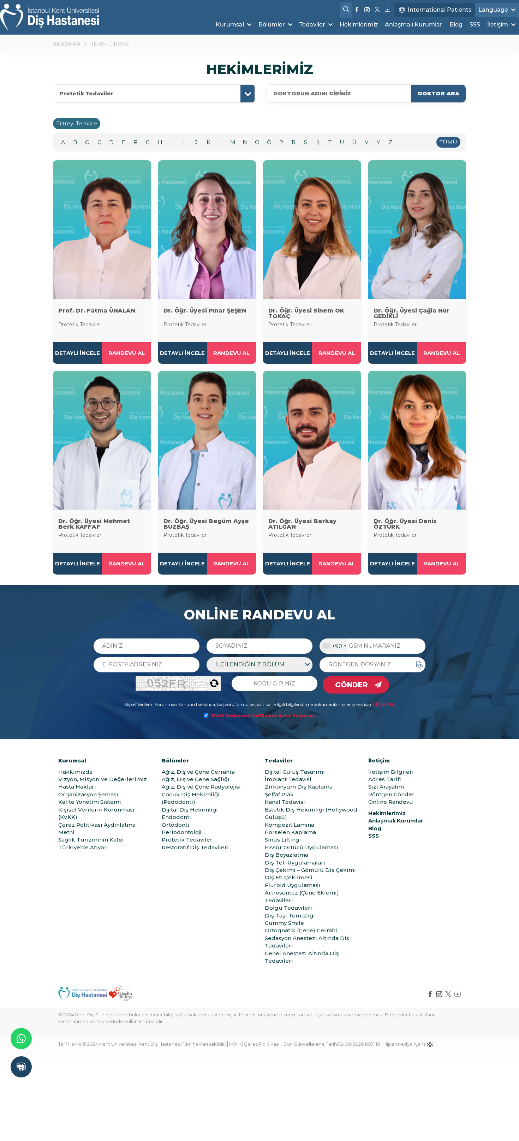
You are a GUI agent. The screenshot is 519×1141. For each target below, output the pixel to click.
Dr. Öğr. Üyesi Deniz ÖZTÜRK (405, 524)
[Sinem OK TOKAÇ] (312, 229)
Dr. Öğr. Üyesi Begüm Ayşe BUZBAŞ (206, 524)
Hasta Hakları (77, 786)
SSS (475, 24)
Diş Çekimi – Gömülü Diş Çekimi (310, 870)
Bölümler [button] (272, 24)
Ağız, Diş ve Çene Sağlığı (195, 779)
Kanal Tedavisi (285, 801)
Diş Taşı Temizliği (290, 915)
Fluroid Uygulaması (292, 885)
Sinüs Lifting (282, 839)
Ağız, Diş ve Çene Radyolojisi (201, 786)
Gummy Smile (284, 923)
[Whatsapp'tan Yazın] (21, 1038)
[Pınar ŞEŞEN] (207, 229)
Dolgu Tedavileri (288, 907)
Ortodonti (175, 824)
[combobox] (334, 646)
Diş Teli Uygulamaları (295, 862)
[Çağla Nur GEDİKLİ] (417, 229)
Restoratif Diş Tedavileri (195, 847)
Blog (456, 24)
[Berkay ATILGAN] (312, 440)
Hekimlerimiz (359, 24)
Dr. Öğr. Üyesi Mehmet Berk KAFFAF (94, 524)
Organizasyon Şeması (88, 794)
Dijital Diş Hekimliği (190, 809)
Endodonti (176, 817)
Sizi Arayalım (386, 786)
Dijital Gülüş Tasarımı (295, 771)
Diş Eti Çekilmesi (288, 877)
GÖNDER (351, 685)
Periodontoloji (182, 832)
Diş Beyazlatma (286, 854)
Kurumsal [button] (230, 24)
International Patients (439, 9)
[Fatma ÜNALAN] (102, 229)
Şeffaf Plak (279, 794)
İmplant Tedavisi (288, 779)
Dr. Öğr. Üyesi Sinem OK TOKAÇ (306, 313)
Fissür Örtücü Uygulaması (301, 847)
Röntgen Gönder (391, 794)
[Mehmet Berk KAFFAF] (102, 440)
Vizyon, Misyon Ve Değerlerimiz (102, 779)
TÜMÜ (448, 142)
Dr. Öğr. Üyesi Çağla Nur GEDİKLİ (411, 313)
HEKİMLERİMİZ (109, 44)
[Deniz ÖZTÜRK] (417, 440)
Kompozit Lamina (289, 824)
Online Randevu (390, 801)
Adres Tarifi (384, 779)
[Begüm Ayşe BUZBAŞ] (207, 440)
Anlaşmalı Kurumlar (413, 24)
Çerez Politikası (261, 1044)
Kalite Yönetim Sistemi (89, 801)
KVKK (235, 1044)
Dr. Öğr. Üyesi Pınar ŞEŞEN (204, 310)
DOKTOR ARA (438, 93)
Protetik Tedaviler (86, 93)
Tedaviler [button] (313, 24)
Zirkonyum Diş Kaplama (299, 786)
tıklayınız (383, 704)
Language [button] (493, 9)
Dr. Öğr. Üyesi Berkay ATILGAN (302, 524)
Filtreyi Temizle (76, 123)
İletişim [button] (498, 24)
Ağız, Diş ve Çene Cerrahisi (199, 771)
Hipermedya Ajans (404, 1044)
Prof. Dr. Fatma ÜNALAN (96, 310)
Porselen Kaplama (290, 832)
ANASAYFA (66, 44)
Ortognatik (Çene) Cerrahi (301, 930)
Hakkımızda (75, 771)
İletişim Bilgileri (391, 771)
